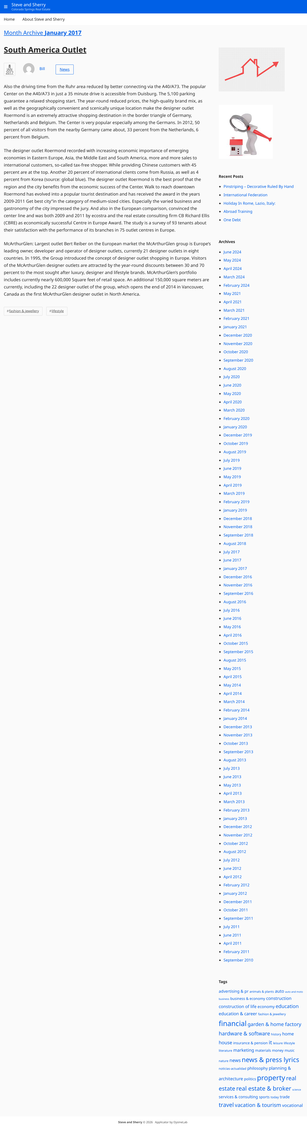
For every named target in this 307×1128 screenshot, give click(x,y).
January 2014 (235, 718)
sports (264, 1097)
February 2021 (236, 318)
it (270, 1042)
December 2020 (238, 335)
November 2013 (238, 735)
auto (279, 991)
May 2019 (232, 476)
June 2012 (232, 868)
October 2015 (236, 643)
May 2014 (232, 685)
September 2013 (238, 751)
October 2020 (236, 351)
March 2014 (234, 701)
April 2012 (233, 876)
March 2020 (234, 410)
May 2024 (232, 260)
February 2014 (236, 710)
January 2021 (235, 326)
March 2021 (234, 310)
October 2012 (236, 843)
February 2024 (236, 285)
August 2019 (235, 451)
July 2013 (232, 768)
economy (266, 1006)
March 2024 (234, 277)
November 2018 (238, 526)
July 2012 (232, 860)
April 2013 (233, 793)
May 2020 (232, 393)
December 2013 (238, 726)
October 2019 (236, 443)
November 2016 (238, 585)
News (65, 69)
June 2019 (232, 468)
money (277, 1050)
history (276, 1034)
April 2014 (233, 693)
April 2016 (233, 635)
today (275, 1097)
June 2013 (232, 776)
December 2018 (238, 518)
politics (250, 1079)
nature (224, 1061)
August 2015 (235, 660)
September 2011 (238, 918)
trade (285, 1096)
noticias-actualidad (232, 1068)
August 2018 (235, 543)
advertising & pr (233, 991)
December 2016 (238, 576)
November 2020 (238, 343)
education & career (238, 1014)
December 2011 (238, 901)
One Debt (232, 219)
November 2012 (238, 835)
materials (263, 1050)
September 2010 (238, 960)
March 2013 (234, 801)
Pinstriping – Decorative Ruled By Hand (259, 186)
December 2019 (238, 435)
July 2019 (232, 460)
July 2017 (232, 552)
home (288, 1034)
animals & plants (261, 991)
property (271, 1077)
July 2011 (232, 926)
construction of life (238, 1006)
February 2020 (236, 418)
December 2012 (238, 826)
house (225, 1042)
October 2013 (236, 743)
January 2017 (235, 568)
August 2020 (235, 368)
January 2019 (235, 510)
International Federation (245, 194)
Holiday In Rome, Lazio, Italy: (249, 203)
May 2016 (232, 626)
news (235, 1060)
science (296, 1090)
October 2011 (236, 910)
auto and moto (294, 992)
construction (279, 998)
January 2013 (235, 818)
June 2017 (232, 560)
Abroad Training (238, 211)
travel (226, 1105)
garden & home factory (274, 1024)
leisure (278, 1043)
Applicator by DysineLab (171, 1122)
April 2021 (233, 301)
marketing (243, 1050)
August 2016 (235, 601)
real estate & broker (263, 1088)
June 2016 (232, 618)
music (289, 1050)
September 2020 (238, 360)
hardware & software (244, 1033)
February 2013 (236, 810)
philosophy (257, 1068)
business (224, 999)
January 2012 (235, 893)
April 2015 (233, 676)
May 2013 (232, 785)
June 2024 (232, 252)
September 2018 (238, 535)
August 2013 (235, 760)
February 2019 (236, 501)
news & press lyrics (270, 1059)
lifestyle (58, 311)
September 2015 (238, 651)
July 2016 (232, 610)
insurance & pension (250, 1043)
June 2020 (232, 385)
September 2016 (238, 593)
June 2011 (232, 935)
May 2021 (232, 293)
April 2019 (233, 485)
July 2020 (232, 376)
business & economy (247, 998)
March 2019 (234, 493)
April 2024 (233, 268)
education (287, 1006)
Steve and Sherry (130, 1122)
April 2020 (233, 402)
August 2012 (235, 851)
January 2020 (235, 427)
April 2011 (233, 943)
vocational (292, 1105)
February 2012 (236, 885)
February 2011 (236, 951)
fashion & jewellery (24, 311)
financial (233, 1023)
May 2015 (232, 668)
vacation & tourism (258, 1105)
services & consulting (238, 1096)
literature (225, 1050)
